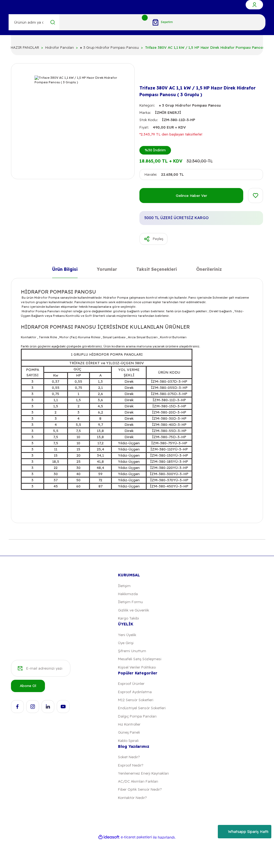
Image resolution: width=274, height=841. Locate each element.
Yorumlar (107, 269)
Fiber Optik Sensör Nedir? (140, 789)
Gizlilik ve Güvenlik (133, 610)
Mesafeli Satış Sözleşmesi (139, 659)
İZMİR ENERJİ (168, 112)
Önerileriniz (209, 269)
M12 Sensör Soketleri (135, 700)
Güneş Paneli (129, 732)
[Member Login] (254, 4)
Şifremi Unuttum (132, 651)
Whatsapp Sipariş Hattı (248, 831)
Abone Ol (28, 686)
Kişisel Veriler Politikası (137, 667)
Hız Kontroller (129, 724)
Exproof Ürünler (131, 683)
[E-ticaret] (136, 837)
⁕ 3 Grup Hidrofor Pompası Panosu (190, 105)
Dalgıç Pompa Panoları (137, 716)
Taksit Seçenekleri (156, 269)
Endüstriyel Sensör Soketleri (142, 708)
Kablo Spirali (128, 740)
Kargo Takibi (128, 618)
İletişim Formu (130, 602)
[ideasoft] (109, 837)
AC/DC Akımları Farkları (138, 781)
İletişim (124, 586)
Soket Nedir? (129, 757)
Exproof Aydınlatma (135, 692)
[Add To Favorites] (255, 195)
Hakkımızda (128, 594)
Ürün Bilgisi (65, 269)
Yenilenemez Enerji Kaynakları (143, 773)
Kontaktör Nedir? (132, 797)
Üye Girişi (126, 643)
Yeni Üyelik (127, 635)
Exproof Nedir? (130, 765)
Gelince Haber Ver (191, 195)
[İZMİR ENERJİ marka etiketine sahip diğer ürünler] (148, 74)
